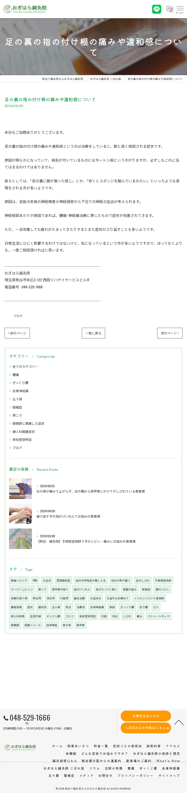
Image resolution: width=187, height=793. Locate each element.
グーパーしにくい (22, 589)
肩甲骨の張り (60, 589)
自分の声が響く (120, 580)
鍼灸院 (42, 607)
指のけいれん (82, 589)
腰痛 (16, 374)
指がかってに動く (106, 589)
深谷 (115, 616)
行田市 (64, 598)
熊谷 (68, 607)
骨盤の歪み (130, 589)
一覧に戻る (93, 333)
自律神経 (51, 625)
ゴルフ (70, 616)
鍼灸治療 (79, 598)
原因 (112, 607)
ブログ (18, 316)
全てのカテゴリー (25, 366)
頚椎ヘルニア (19, 580)
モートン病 (104, 160)
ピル (156, 607)
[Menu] (180, 9)
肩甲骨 (80, 625)
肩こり (17, 415)
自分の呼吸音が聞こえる (91, 580)
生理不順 (35, 616)
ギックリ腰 (53, 616)
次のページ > (170, 333)
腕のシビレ (162, 589)
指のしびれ (143, 580)
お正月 (47, 580)
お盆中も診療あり (118, 598)
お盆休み (95, 598)
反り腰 (144, 607)
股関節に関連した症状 (28, 423)
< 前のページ (17, 333)
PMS (35, 580)
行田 (104, 616)
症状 (30, 607)
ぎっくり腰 (20, 382)
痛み (139, 616)
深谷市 (51, 598)
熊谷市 (37, 598)
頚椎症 (17, 407)
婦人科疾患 (18, 616)
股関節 (15, 625)
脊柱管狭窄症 (22, 439)
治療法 (81, 607)
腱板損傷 (16, 607)
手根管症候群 (163, 580)
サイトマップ (169, 775)
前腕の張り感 (19, 598)
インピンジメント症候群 (149, 598)
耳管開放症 (63, 580)
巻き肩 (67, 625)
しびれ (127, 616)
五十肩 (17, 398)
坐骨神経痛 (21, 390)
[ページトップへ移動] (179, 722)
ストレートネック (159, 616)
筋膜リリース (33, 625)
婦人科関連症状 (24, 431)
